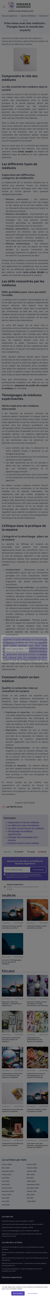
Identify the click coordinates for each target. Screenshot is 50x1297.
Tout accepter (18, 1293)
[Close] (44, 639)
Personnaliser (33, 1293)
